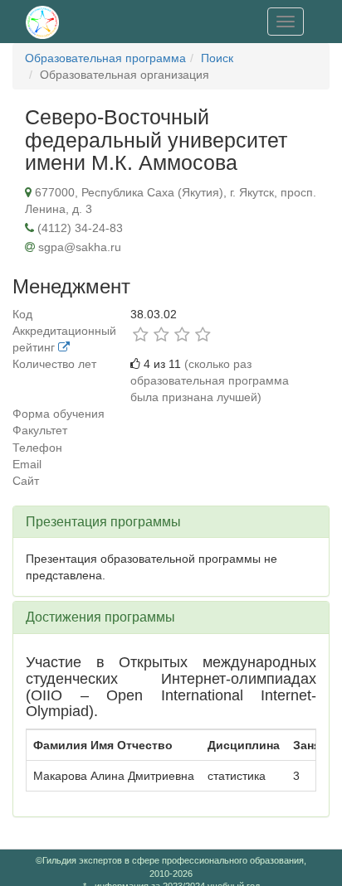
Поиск (217, 58)
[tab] (171, 522)
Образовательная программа (105, 58)
